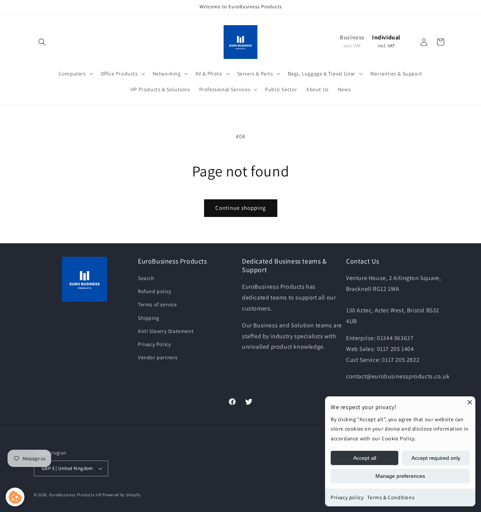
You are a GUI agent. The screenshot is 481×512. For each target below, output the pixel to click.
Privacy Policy (154, 344)
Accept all (364, 458)
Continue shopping (240, 207)
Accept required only (435, 458)
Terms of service (157, 304)
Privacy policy (347, 497)
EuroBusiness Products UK (75, 494)
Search (146, 278)
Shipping (148, 318)
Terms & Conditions (390, 497)
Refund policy (154, 291)
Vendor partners (158, 357)
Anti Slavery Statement (166, 331)
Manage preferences (400, 476)
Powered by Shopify (121, 494)
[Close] (469, 402)
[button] (42, 42)
